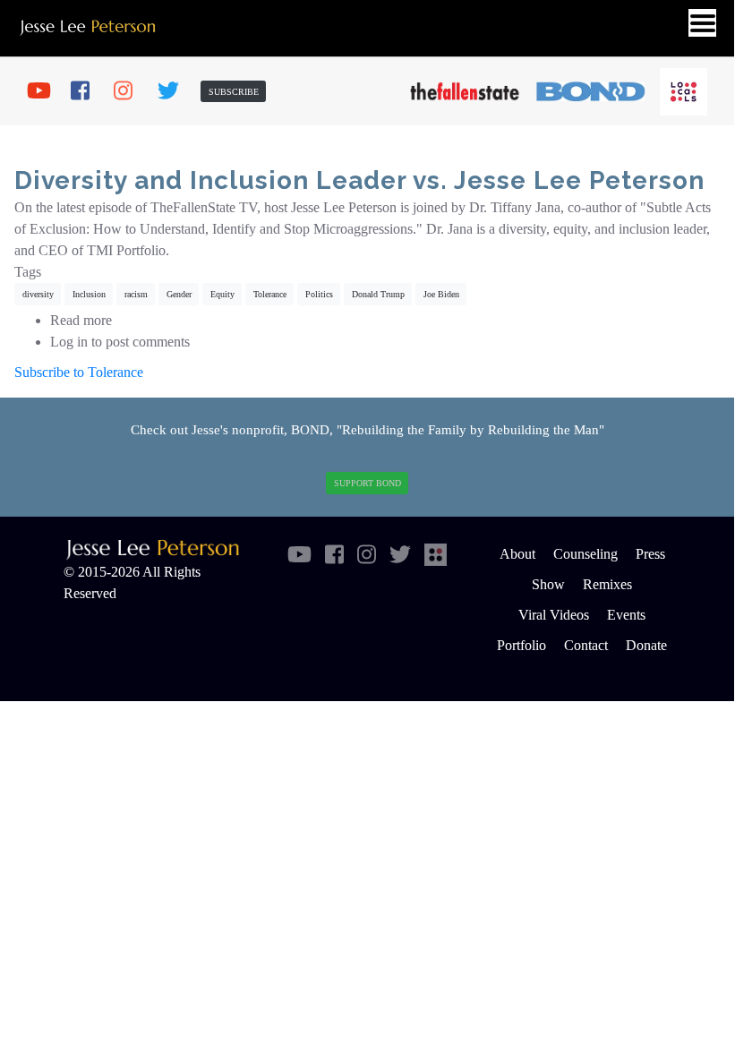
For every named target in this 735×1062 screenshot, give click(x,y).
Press (650, 553)
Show (548, 584)
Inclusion (89, 294)
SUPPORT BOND (367, 483)
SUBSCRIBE (234, 92)
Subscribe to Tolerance (78, 372)
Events (626, 614)
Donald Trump (378, 294)
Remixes (607, 584)
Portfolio (521, 645)
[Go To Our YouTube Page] (45, 91)
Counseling (585, 553)
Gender (179, 294)
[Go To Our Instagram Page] (132, 91)
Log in (69, 341)
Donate (646, 645)
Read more (81, 320)
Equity (222, 294)
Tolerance (269, 294)
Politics (319, 294)
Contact (586, 645)
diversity (38, 294)
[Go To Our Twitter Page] (175, 91)
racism (136, 294)
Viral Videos (553, 614)
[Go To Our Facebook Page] (89, 91)
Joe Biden (441, 294)
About (517, 553)
